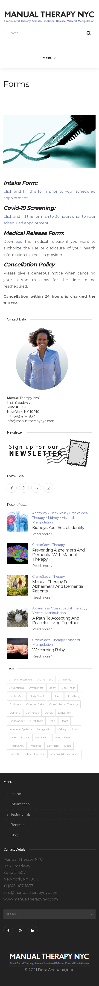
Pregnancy (16, 745)
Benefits (17, 825)
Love (12, 737)
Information (20, 804)
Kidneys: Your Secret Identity (58, 527)
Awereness (36, 687)
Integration (44, 729)
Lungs (25, 737)
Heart (64, 721)
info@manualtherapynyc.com (30, 421)
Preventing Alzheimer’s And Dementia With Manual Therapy (58, 555)
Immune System (20, 729)
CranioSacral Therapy (48, 545)
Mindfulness (62, 737)
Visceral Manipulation (49, 613)
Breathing (73, 696)
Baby (52, 687)
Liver (75, 729)
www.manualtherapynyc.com (30, 899)
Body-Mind (16, 696)
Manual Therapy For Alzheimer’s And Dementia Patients (57, 586)
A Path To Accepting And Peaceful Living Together (55, 620)
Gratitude (36, 721)
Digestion (64, 712)
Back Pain (58, 513)
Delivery (14, 712)
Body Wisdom (39, 696)
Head (52, 721)
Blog (14, 835)
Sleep (67, 745)
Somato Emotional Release (27, 754)
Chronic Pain (35, 704)
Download (13, 241)
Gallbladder (17, 721)
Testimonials (20, 814)
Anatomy (39, 513)
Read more (41, 534)
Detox (48, 712)
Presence (35, 745)
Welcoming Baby (48, 649)
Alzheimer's (45, 679)
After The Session (20, 679)
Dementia (32, 712)
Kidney (53, 518)
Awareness (41, 608)
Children (15, 704)
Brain (57, 696)
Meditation (42, 737)
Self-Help (53, 745)
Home (16, 794)
